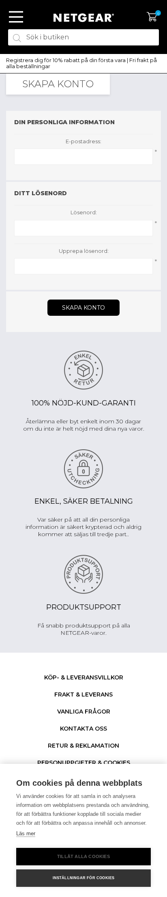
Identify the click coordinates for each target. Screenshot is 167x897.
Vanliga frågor (83, 711)
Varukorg (152, 17)
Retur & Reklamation (83, 745)
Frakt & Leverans (83, 694)
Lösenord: (84, 212)
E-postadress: (83, 141)
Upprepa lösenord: (84, 251)
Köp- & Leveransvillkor (83, 677)
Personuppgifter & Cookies (83, 762)
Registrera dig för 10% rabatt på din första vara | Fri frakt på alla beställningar (81, 63)
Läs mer (25, 833)
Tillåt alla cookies (83, 856)
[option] (83, 63)
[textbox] (83, 37)
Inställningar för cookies (84, 878)
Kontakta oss (83, 728)
